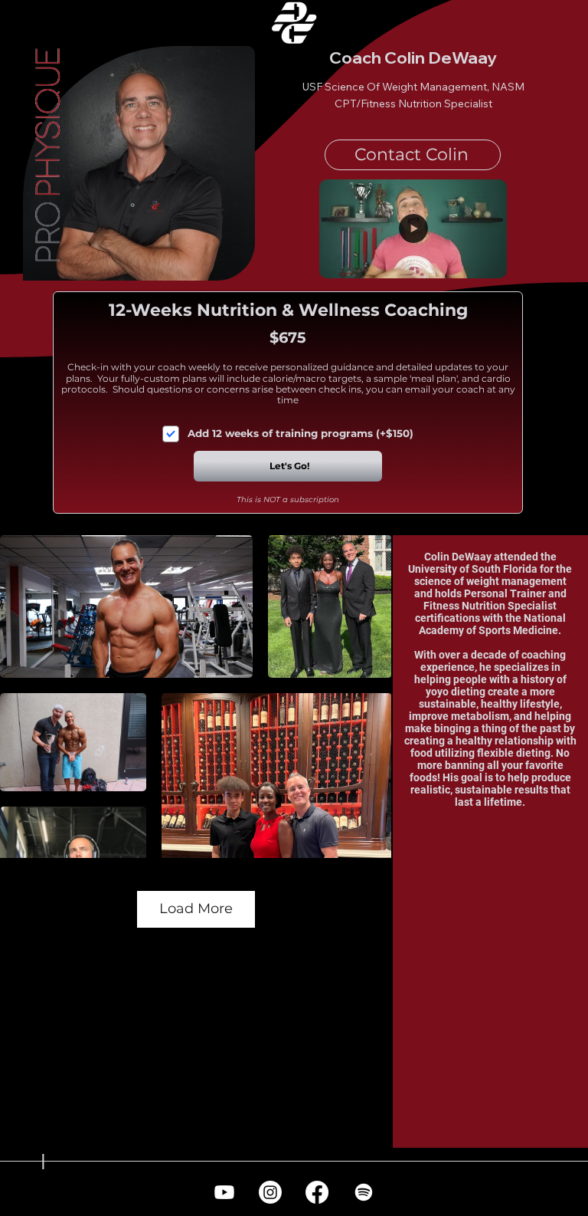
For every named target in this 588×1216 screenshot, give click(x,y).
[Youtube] (224, 1192)
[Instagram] (270, 1192)
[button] (480, 260)
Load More (196, 908)
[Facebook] (316, 1192)
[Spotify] (363, 1192)
